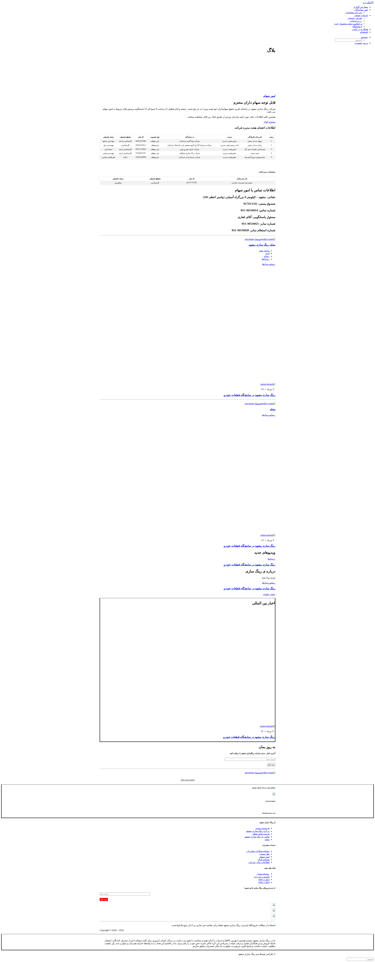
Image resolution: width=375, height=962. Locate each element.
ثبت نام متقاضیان (353, 12)
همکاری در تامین (360, 29)
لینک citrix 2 (264, 882)
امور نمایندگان (361, 10)
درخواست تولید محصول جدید (348, 23)
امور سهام (269, 95)
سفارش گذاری (360, 7)
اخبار (267, 253)
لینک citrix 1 (264, 879)
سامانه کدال (269, 122)
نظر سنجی (264, 854)
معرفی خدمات (355, 18)
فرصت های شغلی (261, 834)
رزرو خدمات (356, 21)
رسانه (267, 256)
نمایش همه (264, 250)
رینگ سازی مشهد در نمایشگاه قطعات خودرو (249, 395)
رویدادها (266, 259)
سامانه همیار (263, 874)
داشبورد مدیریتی (262, 876)
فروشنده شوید (262, 828)
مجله (272, 409)
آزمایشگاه (357, 26)
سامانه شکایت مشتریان (258, 851)
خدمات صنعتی (361, 15)
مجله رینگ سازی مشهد (262, 244)
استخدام (364, 32)
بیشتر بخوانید (269, 594)
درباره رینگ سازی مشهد (258, 831)
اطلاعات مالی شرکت (259, 862)
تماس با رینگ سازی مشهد (257, 836)
